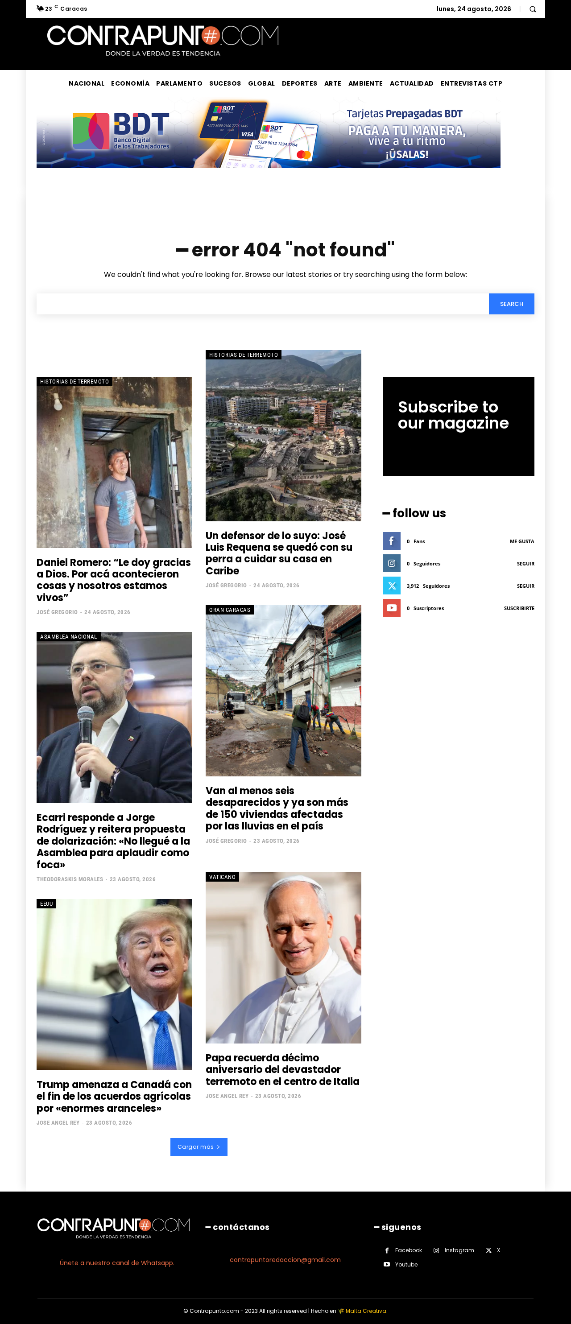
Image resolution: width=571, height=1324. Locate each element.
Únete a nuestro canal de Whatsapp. (117, 1262)
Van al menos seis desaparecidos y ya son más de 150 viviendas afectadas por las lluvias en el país (277, 808)
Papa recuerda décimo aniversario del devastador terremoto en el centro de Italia (283, 1070)
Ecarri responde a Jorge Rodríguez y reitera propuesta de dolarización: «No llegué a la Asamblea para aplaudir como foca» (113, 841)
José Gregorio (57, 612)
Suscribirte (519, 608)
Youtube (406, 1264)
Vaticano (222, 877)
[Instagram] (436, 1250)
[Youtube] (387, 1264)
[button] (533, 9)
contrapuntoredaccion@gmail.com (285, 1259)
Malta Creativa (366, 1311)
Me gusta (522, 541)
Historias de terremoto (74, 381)
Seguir (525, 563)
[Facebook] (387, 1250)
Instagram (459, 1250)
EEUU (46, 903)
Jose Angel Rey (58, 1122)
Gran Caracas (229, 609)
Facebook (408, 1250)
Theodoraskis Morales (70, 879)
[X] (488, 1250)
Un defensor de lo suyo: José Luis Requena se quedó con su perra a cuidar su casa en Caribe (279, 553)
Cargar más (196, 1147)
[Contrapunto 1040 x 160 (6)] (269, 175)
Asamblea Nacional (68, 636)
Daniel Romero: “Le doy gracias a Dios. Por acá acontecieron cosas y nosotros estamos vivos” (114, 580)
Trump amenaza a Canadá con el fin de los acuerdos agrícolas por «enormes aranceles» (114, 1096)
